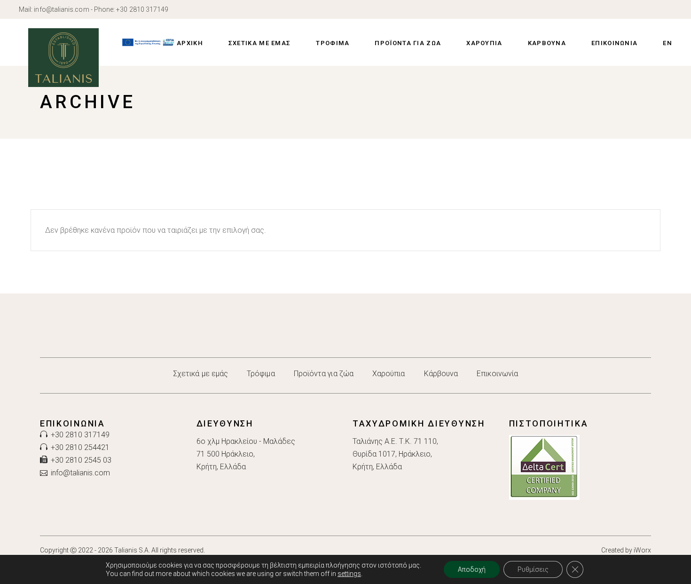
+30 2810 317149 (142, 9)
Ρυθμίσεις (533, 569)
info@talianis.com (61, 9)
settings (349, 573)
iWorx (642, 550)
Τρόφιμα (261, 373)
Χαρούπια (388, 373)
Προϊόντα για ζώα (323, 373)
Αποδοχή (472, 569)
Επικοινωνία (497, 373)
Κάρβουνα (441, 373)
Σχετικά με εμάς (200, 373)
